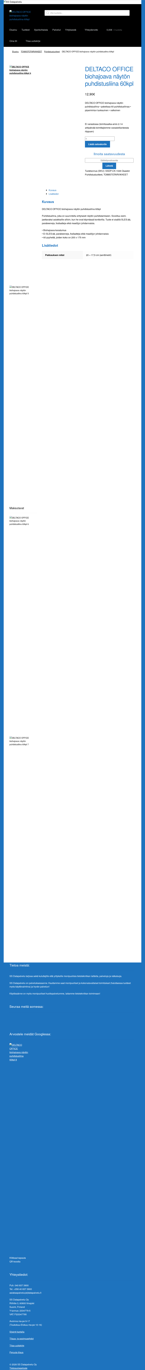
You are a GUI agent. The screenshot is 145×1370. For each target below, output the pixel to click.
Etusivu (13, 29)
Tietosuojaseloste (18, 1368)
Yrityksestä (70, 29)
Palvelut (56, 29)
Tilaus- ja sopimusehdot (21, 1338)
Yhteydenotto (91, 29)
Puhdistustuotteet (52, 51)
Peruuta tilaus (16, 1352)
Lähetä (109, 165)
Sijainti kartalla (16, 1331)
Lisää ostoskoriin (97, 144)
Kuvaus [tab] (52, 190)
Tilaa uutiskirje (33, 41)
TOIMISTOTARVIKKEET (31, 51)
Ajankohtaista (41, 29)
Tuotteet (26, 29)
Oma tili (13, 41)
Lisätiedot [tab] (53, 193)
